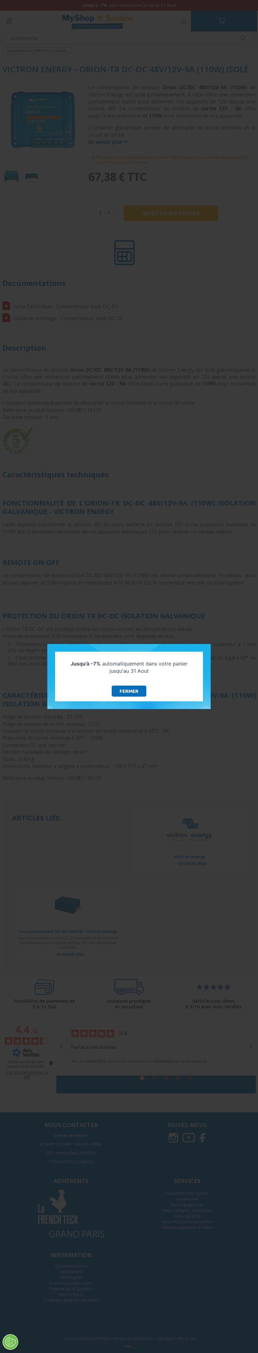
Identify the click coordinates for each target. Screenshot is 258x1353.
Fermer (129, 691)
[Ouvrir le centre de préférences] (10, 1342)
